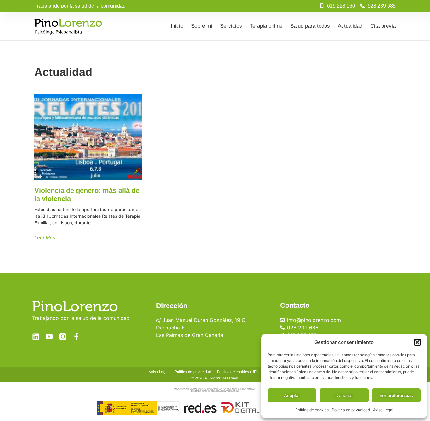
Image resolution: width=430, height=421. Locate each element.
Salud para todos (310, 26)
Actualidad (350, 26)
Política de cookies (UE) (237, 372)
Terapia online (266, 26)
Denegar (344, 395)
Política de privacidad (351, 409)
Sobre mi (201, 26)
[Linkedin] (35, 336)
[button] (417, 342)
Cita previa (383, 26)
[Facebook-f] (76, 336)
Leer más (44, 237)
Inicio (177, 26)
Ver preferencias (396, 395)
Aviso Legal (383, 409)
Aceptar (292, 395)
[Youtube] (49, 336)
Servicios (231, 26)
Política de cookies (312, 409)
